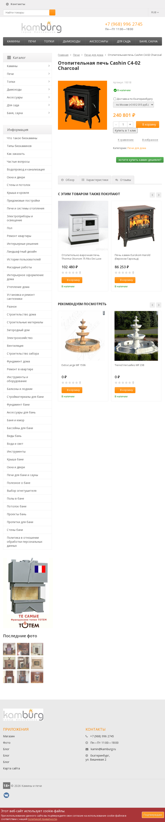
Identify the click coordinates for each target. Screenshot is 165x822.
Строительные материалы (25, 322)
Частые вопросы (18, 161)
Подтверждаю (153, 815)
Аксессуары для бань (21, 412)
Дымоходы (71, 41)
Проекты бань (16, 514)
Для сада (124, 41)
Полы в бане (15, 498)
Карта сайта (11, 768)
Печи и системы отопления (25, 208)
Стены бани (15, 530)
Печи (32, 41)
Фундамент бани (18, 404)
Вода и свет (15, 444)
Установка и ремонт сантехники (21, 297)
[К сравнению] (96, 280)
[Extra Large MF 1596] (83, 336)
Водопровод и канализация (26, 169)
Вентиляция (15, 346)
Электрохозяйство (20, 338)
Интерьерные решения (22, 244)
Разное (12, 306)
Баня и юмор (15, 420)
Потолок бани (16, 506)
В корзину (149, 124)
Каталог (19, 57)
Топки (49, 41)
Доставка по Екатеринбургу (134, 99)
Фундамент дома (18, 361)
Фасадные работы (19, 267)
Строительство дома (21, 314)
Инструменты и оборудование (17, 379)
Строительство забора (23, 353)
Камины (13, 41)
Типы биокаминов (19, 146)
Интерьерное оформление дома (25, 277)
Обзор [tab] (70, 180)
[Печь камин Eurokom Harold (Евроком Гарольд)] (136, 226)
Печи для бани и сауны (22, 475)
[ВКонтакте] (6, 795)
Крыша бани (15, 459)
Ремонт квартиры (19, 236)
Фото (6, 742)
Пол (9, 228)
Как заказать (16, 154)
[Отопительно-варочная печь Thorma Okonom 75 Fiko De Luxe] (83, 226)
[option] (83, 246)
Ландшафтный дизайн (22, 251)
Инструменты (16, 451)
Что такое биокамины (22, 138)
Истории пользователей (24, 259)
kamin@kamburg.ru (103, 749)
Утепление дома (18, 287)
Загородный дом (18, 330)
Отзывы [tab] (125, 180)
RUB (154, 12)
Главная (63, 55)
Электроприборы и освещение (20, 218)
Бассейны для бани (20, 428)
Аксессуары (99, 41)
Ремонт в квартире (20, 369)
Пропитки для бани (20, 522)
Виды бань (14, 436)
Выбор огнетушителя (21, 491)
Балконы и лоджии (19, 389)
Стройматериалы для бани (25, 397)
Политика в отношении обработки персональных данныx (24, 542)
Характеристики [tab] (97, 180)
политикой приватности (42, 819)
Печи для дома (93, 55)
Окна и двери (16, 177)
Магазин (9, 736)
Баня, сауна (148, 41)
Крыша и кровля (18, 193)
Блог (6, 749)
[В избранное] (103, 280)
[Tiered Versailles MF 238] (136, 336)
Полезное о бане (18, 483)
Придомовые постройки (23, 200)
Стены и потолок (18, 185)
